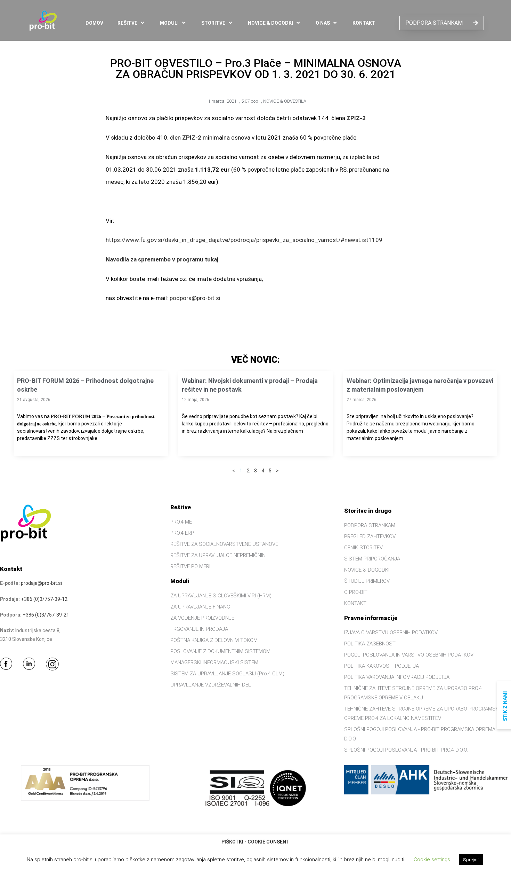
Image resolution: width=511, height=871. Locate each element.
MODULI (169, 23)
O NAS (323, 23)
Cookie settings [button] (432, 859)
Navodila (117, 259)
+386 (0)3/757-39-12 (44, 599)
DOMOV (94, 23)
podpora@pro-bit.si (195, 298)
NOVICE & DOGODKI (270, 23)
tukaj (211, 259)
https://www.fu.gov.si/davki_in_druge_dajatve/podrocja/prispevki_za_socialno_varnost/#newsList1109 (244, 239)
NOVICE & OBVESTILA (284, 101)
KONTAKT (363, 23)
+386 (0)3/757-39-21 (46, 615)
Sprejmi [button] (471, 859)
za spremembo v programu (166, 259)
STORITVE (213, 23)
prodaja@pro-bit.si (41, 583)
